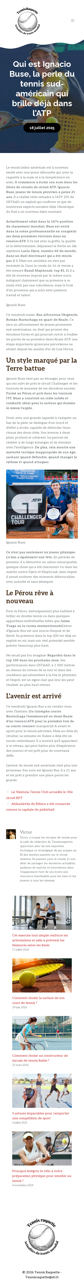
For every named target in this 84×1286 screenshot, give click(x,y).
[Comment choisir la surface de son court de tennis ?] (42, 990)
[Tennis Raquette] (27, 20)
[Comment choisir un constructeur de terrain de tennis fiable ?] (42, 1048)
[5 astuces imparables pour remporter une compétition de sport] (42, 1105)
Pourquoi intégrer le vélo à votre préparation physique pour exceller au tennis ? (41, 1176)
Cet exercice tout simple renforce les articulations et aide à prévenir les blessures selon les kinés (40, 940)
